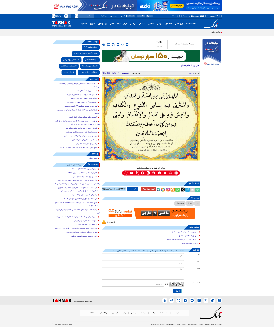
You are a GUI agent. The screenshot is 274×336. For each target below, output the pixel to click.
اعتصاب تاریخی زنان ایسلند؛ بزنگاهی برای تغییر (81, 132)
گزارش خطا (111, 222)
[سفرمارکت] (151, 213)
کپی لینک (132, 189)
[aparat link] (126, 173)
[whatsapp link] (170, 173)
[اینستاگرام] (167, 189)
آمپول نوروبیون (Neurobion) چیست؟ (84, 169)
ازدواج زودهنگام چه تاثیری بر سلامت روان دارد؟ (81, 232)
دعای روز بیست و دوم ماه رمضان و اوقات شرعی (182, 239)
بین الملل (179, 23)
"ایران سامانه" (56, 324)
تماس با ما (164, 313)
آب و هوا (114, 313)
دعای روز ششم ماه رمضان (189, 243)
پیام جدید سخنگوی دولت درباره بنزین (84, 140)
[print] (104, 44)
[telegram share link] (187, 190)
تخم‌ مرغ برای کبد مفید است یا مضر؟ (84, 177)
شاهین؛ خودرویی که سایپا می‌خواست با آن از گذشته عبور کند (76, 217)
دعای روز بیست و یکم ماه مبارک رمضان (185, 232)
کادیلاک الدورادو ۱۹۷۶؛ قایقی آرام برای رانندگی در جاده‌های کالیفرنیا (79, 112)
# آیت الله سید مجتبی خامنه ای (85, 53)
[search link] (76, 16)
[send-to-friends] (108, 44)
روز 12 (190, 203)
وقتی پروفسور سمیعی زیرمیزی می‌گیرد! (84, 236)
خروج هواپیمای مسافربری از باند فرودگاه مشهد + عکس (78, 147)
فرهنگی (133, 23)
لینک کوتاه (150, 189)
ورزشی (160, 23)
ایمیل (198, 261)
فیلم (118, 23)
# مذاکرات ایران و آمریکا (88, 72)
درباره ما (176, 313)
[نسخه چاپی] (197, 190)
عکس (112, 23)
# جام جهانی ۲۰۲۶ (90, 47)
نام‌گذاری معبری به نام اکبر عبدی (86, 224)
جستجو (133, 313)
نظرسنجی (113, 16)
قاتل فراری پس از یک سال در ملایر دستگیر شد (81, 128)
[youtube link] (131, 173)
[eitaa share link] (172, 190)
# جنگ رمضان (69, 72)
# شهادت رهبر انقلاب (68, 66)
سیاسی (151, 23)
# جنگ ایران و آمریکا (89, 66)
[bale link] (159, 173)
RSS (91, 313)
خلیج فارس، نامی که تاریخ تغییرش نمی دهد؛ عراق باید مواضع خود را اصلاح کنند (77, 204)
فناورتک (131, 16)
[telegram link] (165, 173)
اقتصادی (168, 23)
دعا (197, 203)
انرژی (125, 23)
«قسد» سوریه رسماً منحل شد (87, 91)
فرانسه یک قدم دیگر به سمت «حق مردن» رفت (202, 32)
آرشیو (123, 16)
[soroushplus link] (154, 173)
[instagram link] (148, 173)
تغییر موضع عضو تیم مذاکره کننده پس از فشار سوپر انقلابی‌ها (76, 228)
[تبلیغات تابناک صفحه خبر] (212, 53)
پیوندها (104, 16)
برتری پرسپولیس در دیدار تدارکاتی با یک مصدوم (80, 136)
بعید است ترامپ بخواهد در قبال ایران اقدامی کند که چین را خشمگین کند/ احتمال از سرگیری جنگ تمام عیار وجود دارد (78, 189)
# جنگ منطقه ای (91, 59)
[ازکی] (179, 5)
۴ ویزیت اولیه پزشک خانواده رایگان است (83, 117)
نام (199, 254)
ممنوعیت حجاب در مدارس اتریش (85, 221)
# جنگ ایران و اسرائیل (71, 59)
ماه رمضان (180, 203)
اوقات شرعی (102, 313)
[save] (113, 44)
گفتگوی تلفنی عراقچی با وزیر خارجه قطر (83, 98)
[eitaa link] (142, 173)
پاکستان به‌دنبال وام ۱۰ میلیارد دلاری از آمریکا (82, 94)
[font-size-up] (127, 44)
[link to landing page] (211, 23)
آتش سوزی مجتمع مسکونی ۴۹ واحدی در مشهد (81, 106)
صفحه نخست (191, 23)
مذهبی (177, 44)
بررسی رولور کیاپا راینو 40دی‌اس (86, 143)
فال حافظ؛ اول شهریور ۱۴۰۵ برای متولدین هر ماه (80, 199)
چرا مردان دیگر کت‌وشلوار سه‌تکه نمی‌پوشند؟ (82, 102)
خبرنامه (153, 313)
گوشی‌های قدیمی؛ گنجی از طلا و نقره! (84, 195)
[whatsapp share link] (177, 190)
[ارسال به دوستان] (192, 190)
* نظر (198, 268)
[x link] (137, 173)
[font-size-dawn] (118, 44)
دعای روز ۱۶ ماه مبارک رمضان (188, 236)
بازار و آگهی (102, 23)
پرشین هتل (93, 158)
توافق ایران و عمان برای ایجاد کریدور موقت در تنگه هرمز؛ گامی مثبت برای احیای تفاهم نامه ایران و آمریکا (77, 123)
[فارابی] (151, 56)
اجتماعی (142, 23)
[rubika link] (176, 173)
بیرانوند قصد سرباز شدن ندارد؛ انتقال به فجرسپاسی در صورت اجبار (78, 211)
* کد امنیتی (196, 283)
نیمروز (149, 16)
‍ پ (122, 44)
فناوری (92, 23)
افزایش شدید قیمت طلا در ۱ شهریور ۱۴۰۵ (82, 173)
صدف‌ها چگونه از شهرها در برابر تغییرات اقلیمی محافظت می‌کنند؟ (79, 85)
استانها (84, 23)
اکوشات (141, 16)
